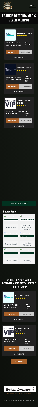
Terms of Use (18, 394)
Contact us (10, 394)
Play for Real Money (19, 203)
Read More (19, 361)
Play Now (12, 52)
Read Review (26, 52)
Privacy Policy (27, 394)
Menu (32, 6)
